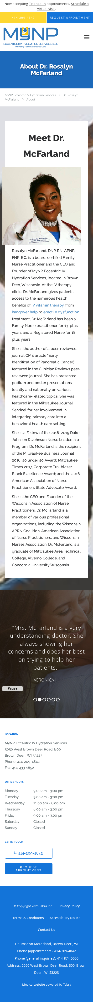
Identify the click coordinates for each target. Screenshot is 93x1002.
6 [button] (58, 699)
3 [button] (44, 699)
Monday (34, 791)
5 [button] (53, 699)
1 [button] (35, 699)
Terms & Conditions (28, 917)
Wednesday (35, 803)
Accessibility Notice (65, 917)
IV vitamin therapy (47, 305)
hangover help (25, 312)
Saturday (25, 821)
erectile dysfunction (61, 312)
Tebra (67, 984)
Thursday (34, 809)
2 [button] (39, 699)
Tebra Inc (45, 906)
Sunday (25, 828)
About (30, 99)
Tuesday (34, 797)
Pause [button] (12, 688)
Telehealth (37, 3)
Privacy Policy (69, 906)
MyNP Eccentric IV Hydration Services (30, 95)
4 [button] (48, 699)
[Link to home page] (40, 37)
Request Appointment (29, 868)
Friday (34, 815)
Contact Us (46, 929)
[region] (46, 649)
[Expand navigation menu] (86, 37)
